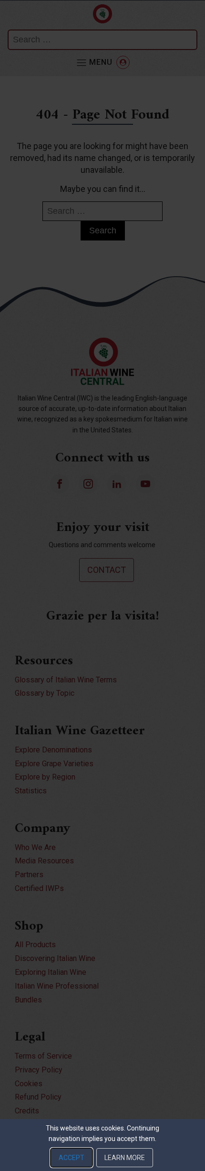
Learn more (124, 1157)
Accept (71, 1157)
